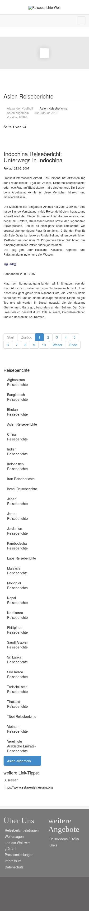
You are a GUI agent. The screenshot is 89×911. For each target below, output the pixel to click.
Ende (73, 344)
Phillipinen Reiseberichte (17, 630)
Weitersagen (14, 836)
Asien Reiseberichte (22, 424)
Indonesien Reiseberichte (17, 466)
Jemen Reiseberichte (17, 516)
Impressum (13, 860)
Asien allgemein (19, 760)
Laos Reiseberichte (21, 558)
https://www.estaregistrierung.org (28, 787)
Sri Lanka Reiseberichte (17, 659)
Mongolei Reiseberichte (17, 585)
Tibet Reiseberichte (21, 716)
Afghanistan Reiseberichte (17, 382)
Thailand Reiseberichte (17, 704)
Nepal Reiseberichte (17, 600)
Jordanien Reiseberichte (17, 531)
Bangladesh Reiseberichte (17, 397)
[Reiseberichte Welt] (44, 7)
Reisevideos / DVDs (64, 838)
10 (44, 344)
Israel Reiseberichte (22, 488)
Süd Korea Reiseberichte (17, 674)
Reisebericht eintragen (22, 830)
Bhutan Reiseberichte (17, 412)
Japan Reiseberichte (17, 501)
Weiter (57, 344)
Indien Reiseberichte (17, 451)
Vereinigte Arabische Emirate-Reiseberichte (21, 746)
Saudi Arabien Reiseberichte (17, 644)
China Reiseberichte (17, 436)
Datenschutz (14, 867)
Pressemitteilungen (19, 854)
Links (53, 845)
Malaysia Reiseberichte (17, 570)
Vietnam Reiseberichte (17, 729)
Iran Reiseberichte (21, 478)
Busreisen (11, 780)
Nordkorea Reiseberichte (17, 615)
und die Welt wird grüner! (18, 845)
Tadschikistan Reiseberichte (17, 689)
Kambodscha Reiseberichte (17, 545)
